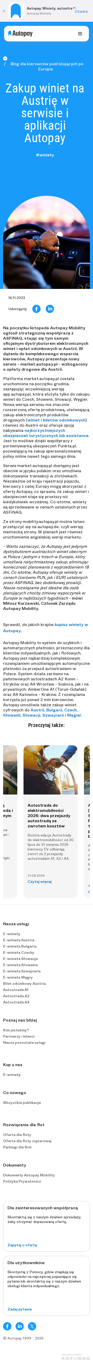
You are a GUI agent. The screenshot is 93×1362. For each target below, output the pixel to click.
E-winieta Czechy (18, 952)
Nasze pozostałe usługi (24, 1042)
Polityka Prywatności (22, 1181)
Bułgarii (54, 710)
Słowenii (11, 715)
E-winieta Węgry (18, 977)
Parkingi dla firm (17, 1147)
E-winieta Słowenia (20, 964)
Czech (70, 710)
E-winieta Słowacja (20, 958)
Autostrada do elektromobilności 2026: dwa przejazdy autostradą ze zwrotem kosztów (49, 815)
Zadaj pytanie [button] (19, 1309)
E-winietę (11, 1074)
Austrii (37, 710)
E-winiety (11, 933)
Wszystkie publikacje (22, 1102)
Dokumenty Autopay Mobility (29, 1175)
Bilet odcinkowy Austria (24, 983)
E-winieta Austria (18, 940)
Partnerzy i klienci (19, 1036)
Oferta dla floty (17, 1134)
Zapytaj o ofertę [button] (22, 1245)
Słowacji (31, 715)
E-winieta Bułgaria (19, 946)
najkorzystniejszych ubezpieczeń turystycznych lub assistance (45, 433)
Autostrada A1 (15, 989)
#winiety (45, 155)
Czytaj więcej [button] (40, 881)
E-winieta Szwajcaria (22, 971)
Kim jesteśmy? (16, 1030)
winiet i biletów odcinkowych (56, 420)
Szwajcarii (53, 715)
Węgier (74, 715)
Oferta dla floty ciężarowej (27, 1141)
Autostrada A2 (16, 996)
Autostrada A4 (16, 1002)
